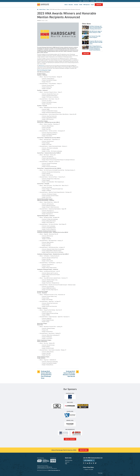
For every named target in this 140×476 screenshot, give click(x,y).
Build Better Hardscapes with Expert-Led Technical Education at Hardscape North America (95, 27)
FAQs (66, 463)
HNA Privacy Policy (68, 460)
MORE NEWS (86, 53)
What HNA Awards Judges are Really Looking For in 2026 (95, 32)
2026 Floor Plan (86, 1)
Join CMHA (92, 1)
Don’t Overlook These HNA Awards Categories (94, 36)
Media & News (98, 1)
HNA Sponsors (86, 4)
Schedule (76, 4)
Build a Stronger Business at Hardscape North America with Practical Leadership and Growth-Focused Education (95, 48)
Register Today (83, 450)
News (48, 9)
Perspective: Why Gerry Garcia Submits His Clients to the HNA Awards (95, 42)
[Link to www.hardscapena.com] (43, 4)
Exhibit (80, 4)
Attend (66, 4)
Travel (92, 4)
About (80, 1)
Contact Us (67, 462)
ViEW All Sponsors (70, 439)
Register (98, 4)
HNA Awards (41, 65)
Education (71, 4)
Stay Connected (88, 460)
